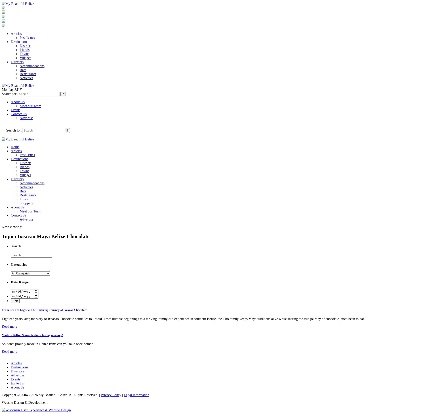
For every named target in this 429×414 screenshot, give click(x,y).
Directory (17, 62)
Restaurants (28, 74)
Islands (24, 50)
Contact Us (19, 114)
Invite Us (17, 383)
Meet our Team (30, 106)
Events (15, 110)
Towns (24, 54)
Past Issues (27, 38)
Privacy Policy (111, 395)
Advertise (26, 118)
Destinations (19, 42)
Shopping (26, 203)
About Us (18, 102)
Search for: (9, 94)
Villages (25, 58)
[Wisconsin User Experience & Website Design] (36, 410)
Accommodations (32, 66)
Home (15, 147)
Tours (24, 199)
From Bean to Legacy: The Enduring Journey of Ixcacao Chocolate (44, 310)
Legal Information (136, 395)
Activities (26, 78)
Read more (9, 326)
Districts (25, 46)
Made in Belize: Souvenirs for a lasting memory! (32, 335)
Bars (23, 70)
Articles (16, 34)
